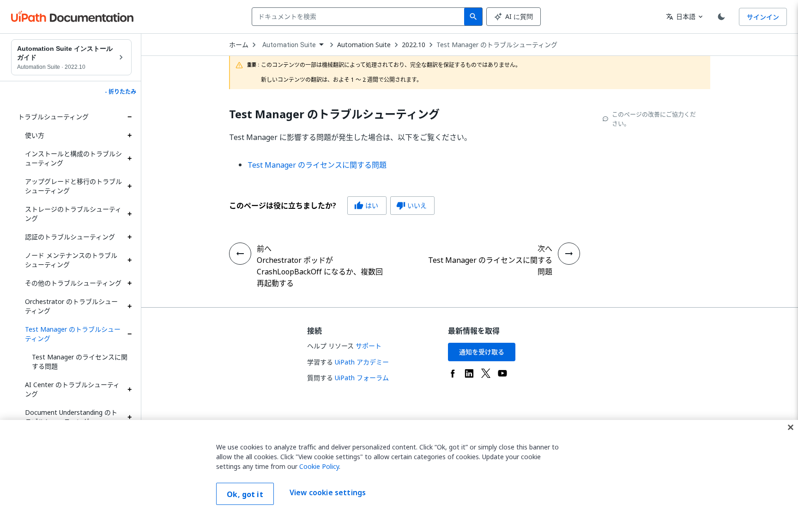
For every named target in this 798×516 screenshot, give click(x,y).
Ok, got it (245, 494)
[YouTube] (502, 373)
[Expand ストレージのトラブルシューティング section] (129, 214)
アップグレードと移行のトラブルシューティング (73, 185)
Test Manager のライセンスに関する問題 (79, 361)
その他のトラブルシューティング (73, 283)
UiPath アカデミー (362, 362)
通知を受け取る (481, 352)
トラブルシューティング (53, 116)
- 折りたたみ (120, 92)
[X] (485, 373)
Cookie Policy (319, 466)
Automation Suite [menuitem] (289, 45)
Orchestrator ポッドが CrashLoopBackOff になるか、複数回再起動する (320, 272)
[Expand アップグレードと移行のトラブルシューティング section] (129, 186)
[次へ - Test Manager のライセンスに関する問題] (569, 254)
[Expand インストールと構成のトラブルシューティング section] (129, 158)
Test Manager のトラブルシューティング (73, 333)
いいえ (411, 205)
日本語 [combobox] (680, 16)
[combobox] (360, 16)
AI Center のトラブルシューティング (72, 389)
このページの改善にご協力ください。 (654, 118)
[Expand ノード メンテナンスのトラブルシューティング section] (129, 260)
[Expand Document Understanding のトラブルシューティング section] (129, 417)
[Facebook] (452, 373)
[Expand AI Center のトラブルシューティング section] (129, 389)
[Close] (790, 427)
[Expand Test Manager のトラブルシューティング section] (129, 334)
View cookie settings (328, 492)
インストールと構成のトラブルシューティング (73, 158)
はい (366, 205)
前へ (264, 248)
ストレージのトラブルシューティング (73, 213)
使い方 (34, 135)
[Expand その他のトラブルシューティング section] (129, 283)
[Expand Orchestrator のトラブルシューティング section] (129, 306)
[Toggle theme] (721, 16)
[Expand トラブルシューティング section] (129, 117)
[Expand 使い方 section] (129, 135)
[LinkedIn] (469, 373)
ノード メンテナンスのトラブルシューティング (71, 259)
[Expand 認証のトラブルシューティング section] (129, 237)
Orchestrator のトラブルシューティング (71, 306)
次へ (545, 248)
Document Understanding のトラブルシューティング (71, 416)
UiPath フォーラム (362, 377)
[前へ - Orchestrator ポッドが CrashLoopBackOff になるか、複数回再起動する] (240, 254)
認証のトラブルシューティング (70, 237)
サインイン (763, 17)
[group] (332, 205)
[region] (399, 468)
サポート (368, 346)
